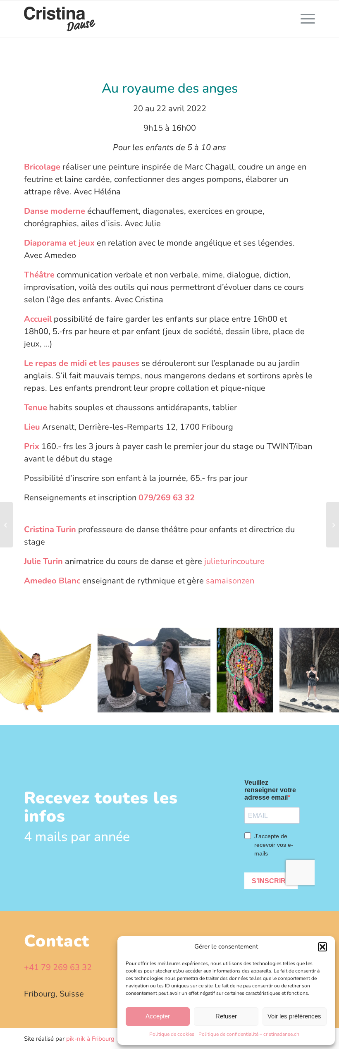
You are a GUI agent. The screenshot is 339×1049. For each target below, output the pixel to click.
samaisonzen (230, 580)
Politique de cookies (171, 1034)
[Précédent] (18, 669)
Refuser (226, 1016)
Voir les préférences (294, 1016)
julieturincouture (234, 561)
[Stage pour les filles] (6, 524)
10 (199, 714)
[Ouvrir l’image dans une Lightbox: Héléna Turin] (334, 703)
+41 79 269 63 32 (58, 967)
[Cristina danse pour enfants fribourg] (59, 19)
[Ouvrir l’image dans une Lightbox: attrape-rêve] (264, 703)
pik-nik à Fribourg (90, 1039)
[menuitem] (303, 19)
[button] (322, 947)
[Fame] (332, 524)
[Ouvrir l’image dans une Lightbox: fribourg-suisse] (201, 703)
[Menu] (303, 19)
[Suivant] (320, 669)
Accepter (158, 1016)
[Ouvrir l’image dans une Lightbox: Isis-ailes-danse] (82, 703)
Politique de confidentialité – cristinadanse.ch (248, 1034)
